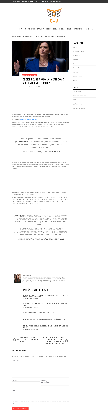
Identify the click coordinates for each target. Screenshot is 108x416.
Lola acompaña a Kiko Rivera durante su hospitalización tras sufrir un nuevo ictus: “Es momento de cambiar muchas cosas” (45, 296)
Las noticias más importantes (29, 75)
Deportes (69, 29)
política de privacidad (55, 1)
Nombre (15, 380)
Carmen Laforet (28, 87)
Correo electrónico (45, 382)
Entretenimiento (77, 29)
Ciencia (55, 29)
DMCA (36, 1)
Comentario (16, 360)
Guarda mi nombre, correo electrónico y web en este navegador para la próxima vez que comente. (41, 402)
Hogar (20, 29)
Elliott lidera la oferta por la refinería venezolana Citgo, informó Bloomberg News (44, 319)
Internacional (40, 29)
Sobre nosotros (16, 1)
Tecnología (61, 29)
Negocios (48, 29)
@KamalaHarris (21, 141)
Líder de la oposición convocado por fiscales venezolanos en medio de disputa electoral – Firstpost (46, 326)
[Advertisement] (40, 102)
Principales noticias (30, 29)
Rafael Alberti (28, 314)
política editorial (44, 1)
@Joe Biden (20, 215)
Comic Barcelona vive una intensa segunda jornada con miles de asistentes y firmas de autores (45, 304)
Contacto (86, 29)
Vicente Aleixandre (28, 298)
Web (13, 391)
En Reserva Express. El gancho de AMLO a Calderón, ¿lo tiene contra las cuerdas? (27, 340)
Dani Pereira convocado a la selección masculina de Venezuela (38, 312)
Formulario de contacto (28, 1)
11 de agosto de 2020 (51, 151)
